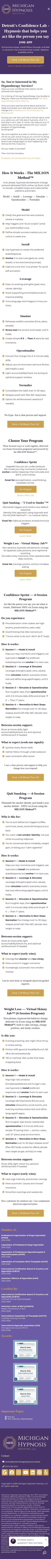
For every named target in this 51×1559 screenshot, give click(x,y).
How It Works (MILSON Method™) (25, 66)
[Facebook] (12, 1472)
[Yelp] (46, 1472)
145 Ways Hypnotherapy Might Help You (24, 99)
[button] (49, 9)
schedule (17, 110)
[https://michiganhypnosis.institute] (17, 9)
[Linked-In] (32, 1472)
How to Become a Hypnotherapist (20, 1419)
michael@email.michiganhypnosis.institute (22, 1462)
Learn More (25, 536)
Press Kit (11, 1417)
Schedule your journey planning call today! (20, 158)
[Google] (4, 1472)
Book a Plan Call (25, 495)
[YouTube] (26, 1472)
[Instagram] (18, 1472)
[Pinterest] (39, 1472)
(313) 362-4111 (11, 1466)
